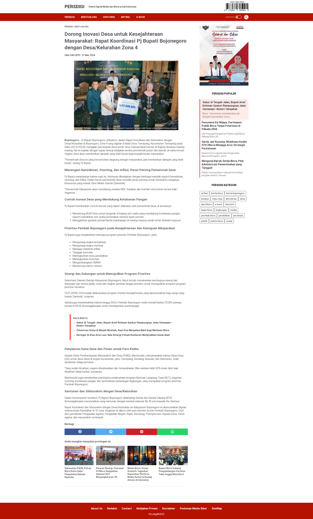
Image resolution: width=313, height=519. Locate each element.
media (233, 210)
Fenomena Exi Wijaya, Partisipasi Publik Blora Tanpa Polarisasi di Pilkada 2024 (222, 126)
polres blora (217, 221)
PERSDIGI (74, 6)
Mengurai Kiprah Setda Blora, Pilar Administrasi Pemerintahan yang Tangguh (223, 164)
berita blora (217, 193)
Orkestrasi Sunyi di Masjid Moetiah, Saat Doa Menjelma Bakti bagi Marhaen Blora (122, 330)
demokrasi (231, 199)
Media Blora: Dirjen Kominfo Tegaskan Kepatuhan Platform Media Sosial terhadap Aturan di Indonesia (139, 474)
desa (242, 199)
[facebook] (80, 432)
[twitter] (110, 432)
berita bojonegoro (235, 193)
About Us (97, 508)
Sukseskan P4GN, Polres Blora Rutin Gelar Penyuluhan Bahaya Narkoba (78, 472)
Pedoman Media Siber (193, 508)
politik (204, 221)
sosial (229, 221)
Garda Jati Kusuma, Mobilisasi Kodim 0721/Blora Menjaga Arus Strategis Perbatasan (224, 145)
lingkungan (221, 210)
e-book (218, 204)
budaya (205, 199)
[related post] (79, 455)
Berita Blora (89, 17)
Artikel (125, 17)
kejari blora (206, 210)
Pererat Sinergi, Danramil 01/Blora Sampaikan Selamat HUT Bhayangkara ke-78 (110, 472)
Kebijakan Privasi (146, 508)
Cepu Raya (109, 17)
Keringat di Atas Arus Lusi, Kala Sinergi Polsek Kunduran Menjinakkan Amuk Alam (123, 335)
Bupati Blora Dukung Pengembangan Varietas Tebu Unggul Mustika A (172, 471)
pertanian (238, 215)
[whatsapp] (172, 432)
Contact (127, 508)
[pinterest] (141, 432)
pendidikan (224, 215)
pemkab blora (208, 215)
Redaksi (112, 508)
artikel (204, 193)
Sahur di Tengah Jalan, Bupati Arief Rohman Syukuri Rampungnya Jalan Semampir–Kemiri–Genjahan (224, 106)
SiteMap (217, 508)
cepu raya (217, 199)
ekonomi (229, 204)
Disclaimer (168, 508)
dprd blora (206, 204)
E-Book (140, 17)
